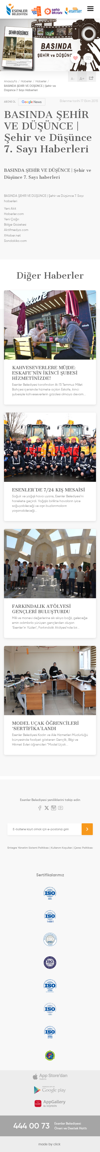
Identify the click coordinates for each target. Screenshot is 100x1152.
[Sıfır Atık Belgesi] (50, 1055)
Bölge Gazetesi (15, 224)
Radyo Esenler (73, 11)
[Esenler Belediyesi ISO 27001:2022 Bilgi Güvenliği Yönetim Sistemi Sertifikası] (50, 939)
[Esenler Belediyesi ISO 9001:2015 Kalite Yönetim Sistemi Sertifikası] (50, 893)
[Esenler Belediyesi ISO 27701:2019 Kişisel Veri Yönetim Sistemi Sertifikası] (50, 962)
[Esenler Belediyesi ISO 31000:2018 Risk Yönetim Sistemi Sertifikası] (50, 986)
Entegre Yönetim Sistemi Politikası (28, 847)
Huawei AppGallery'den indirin (50, 1103)
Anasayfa (10, 81)
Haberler (26, 81)
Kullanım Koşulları (61, 847)
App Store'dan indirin (50, 1077)
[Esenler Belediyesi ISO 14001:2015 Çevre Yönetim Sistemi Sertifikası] (50, 916)
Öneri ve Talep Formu (36, 11)
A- (73, 79)
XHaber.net (12, 235)
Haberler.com (14, 214)
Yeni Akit (10, 208)
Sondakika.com (15, 241)
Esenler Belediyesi (16, 9)
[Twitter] (46, 808)
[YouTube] (60, 808)
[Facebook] (39, 808)
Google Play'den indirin (50, 1090)
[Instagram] (53, 808)
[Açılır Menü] (90, 9)
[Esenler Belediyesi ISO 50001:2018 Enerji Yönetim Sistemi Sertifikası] (50, 1032)
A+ (82, 78)
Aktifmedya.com (16, 230)
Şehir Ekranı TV (53, 11)
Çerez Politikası (83, 847)
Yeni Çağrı (11, 219)
